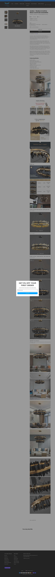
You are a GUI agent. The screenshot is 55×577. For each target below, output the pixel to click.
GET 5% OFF (27, 293)
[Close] (38, 282)
